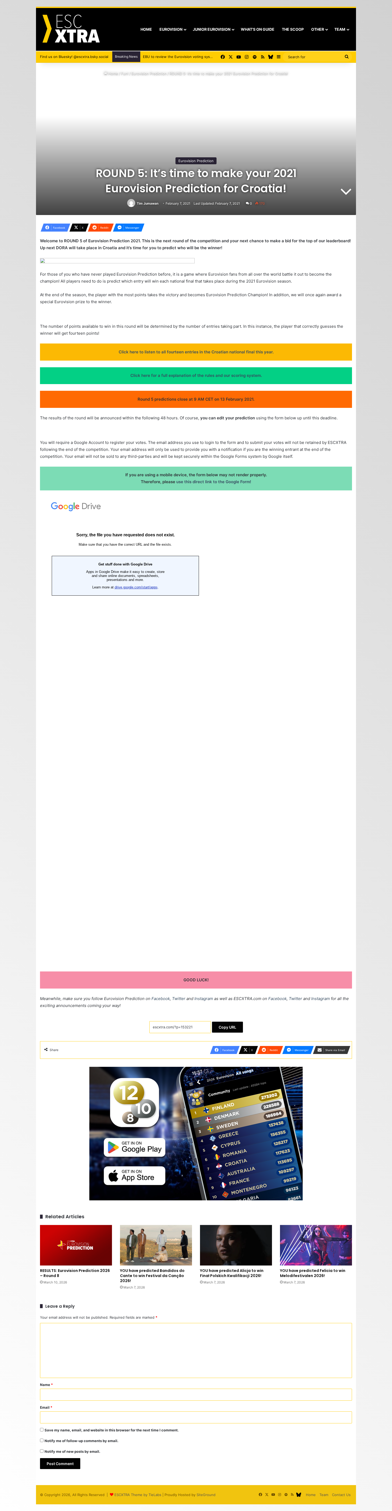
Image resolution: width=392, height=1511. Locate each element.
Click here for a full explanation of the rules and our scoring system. (196, 375)
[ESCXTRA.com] (70, 29)
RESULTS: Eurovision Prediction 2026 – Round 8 (75, 1273)
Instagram (203, 998)
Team (339, 29)
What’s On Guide (257, 29)
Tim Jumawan (147, 203)
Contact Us (341, 1495)
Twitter (178, 998)
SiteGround (206, 1495)
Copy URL (227, 1027)
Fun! (125, 73)
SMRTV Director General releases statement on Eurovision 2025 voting (202, 56)
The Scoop (293, 29)
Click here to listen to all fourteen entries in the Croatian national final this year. (196, 351)
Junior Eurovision (211, 29)
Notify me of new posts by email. (72, 1451)
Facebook (160, 998)
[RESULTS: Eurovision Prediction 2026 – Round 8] (76, 1245)
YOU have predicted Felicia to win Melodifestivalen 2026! (312, 1273)
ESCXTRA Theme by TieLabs (137, 1495)
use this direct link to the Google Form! (213, 481)
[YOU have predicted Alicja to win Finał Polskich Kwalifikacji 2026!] (236, 1245)
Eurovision (170, 29)
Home (146, 29)
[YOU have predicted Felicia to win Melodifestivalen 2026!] (316, 1245)
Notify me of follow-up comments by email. (81, 1441)
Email (46, 1407)
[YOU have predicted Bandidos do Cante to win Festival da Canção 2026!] (156, 1245)
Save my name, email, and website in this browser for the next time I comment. (112, 1430)
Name (46, 1385)
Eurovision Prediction (149, 73)
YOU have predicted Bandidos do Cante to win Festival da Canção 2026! (152, 1275)
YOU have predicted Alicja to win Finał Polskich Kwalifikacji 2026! (231, 1273)
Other (317, 29)
